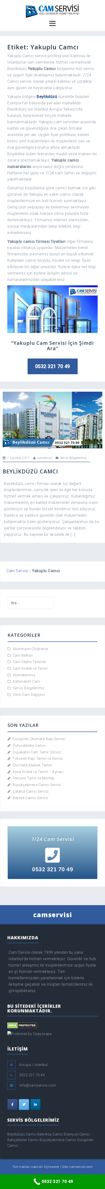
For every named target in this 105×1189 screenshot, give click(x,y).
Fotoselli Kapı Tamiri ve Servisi (38, 758)
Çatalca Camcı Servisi (31, 791)
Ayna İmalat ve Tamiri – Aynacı (38, 772)
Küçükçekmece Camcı (58, 1140)
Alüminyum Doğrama (30, 649)
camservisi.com (81, 1167)
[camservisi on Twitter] (24, 1104)
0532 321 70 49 (52, 366)
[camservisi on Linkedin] (35, 1104)
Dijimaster (52, 1167)
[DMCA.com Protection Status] (22, 1025)
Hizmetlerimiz (24, 675)
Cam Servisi (17, 570)
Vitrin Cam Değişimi (29, 695)
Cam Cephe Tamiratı (29, 662)
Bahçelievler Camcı (23, 1140)
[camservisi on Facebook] (12, 1104)
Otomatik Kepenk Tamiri (32, 765)
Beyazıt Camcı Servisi (30, 798)
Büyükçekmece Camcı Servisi (37, 785)
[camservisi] (52, 10)
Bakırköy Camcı (50, 1134)
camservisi (44, 458)
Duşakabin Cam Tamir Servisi (37, 752)
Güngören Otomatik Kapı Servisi (39, 739)
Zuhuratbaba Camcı (29, 745)
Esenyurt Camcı (77, 1134)
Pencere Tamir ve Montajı (33, 778)
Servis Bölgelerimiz (73, 458)
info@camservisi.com (37, 1085)
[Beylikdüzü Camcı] (52, 420)
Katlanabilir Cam (26, 681)
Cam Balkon (23, 655)
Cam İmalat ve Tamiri (30, 668)
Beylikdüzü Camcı (30, 471)
